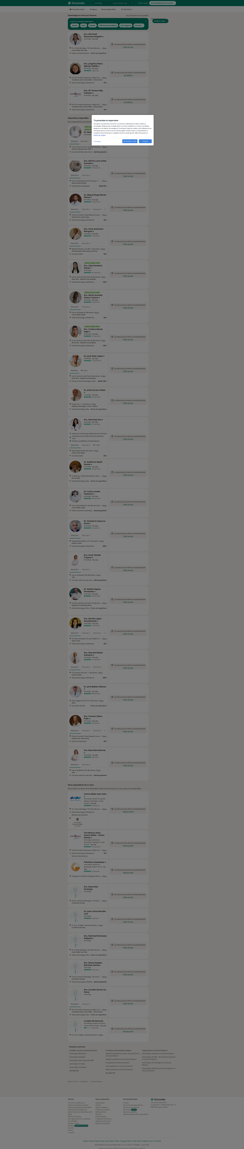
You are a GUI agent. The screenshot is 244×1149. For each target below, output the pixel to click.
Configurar (97, 141)
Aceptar (145, 141)
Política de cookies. (100, 135)
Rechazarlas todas (129, 141)
